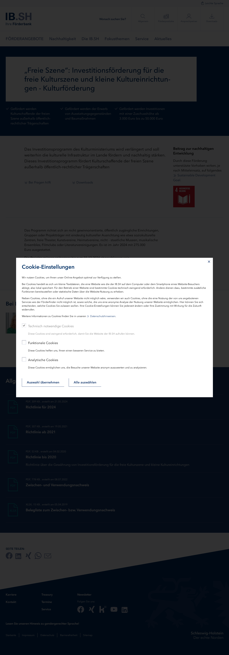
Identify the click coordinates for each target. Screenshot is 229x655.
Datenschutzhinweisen (102, 316)
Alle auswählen (85, 382)
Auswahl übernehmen (43, 382)
